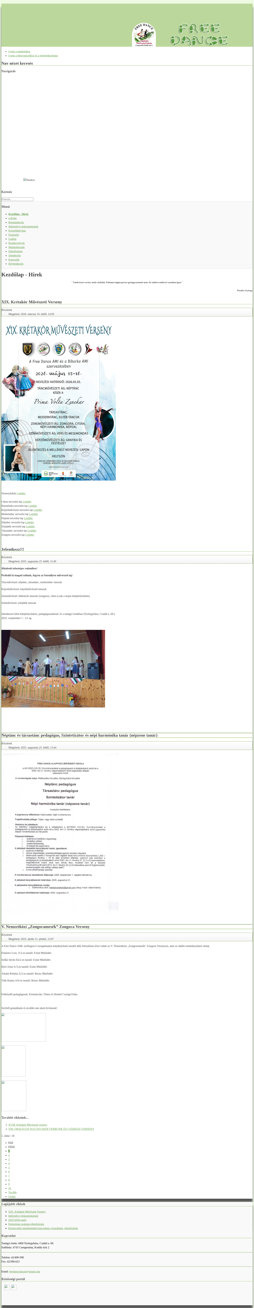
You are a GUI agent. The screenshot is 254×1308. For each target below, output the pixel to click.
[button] (127, 165)
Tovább (12, 1192)
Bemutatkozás (16, 222)
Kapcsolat (13, 259)
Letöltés (21, 493)
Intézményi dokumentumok (23, 226)
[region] (127, 132)
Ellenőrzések (15, 251)
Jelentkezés (14, 255)
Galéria (12, 238)
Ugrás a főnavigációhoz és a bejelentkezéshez (33, 55)
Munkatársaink (16, 247)
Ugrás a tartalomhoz (19, 51)
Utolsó (12, 1196)
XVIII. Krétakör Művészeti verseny (27, 1124)
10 (9, 1188)
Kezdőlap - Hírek (18, 214)
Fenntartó (13, 234)
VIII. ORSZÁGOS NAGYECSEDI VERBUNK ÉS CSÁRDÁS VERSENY (51, 1128)
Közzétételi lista (17, 230)
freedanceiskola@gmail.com (24, 1271)
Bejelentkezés (15, 263)
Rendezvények (16, 243)
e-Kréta (12, 218)
